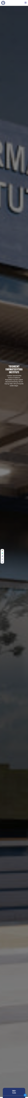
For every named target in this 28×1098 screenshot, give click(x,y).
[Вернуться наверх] (25, 1095)
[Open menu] (25, 2)
